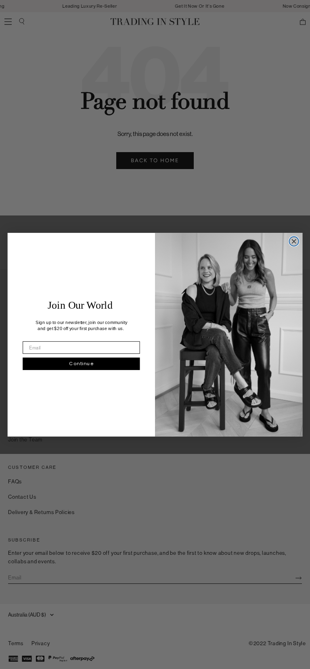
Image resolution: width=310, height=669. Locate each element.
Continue (81, 363)
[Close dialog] (293, 241)
